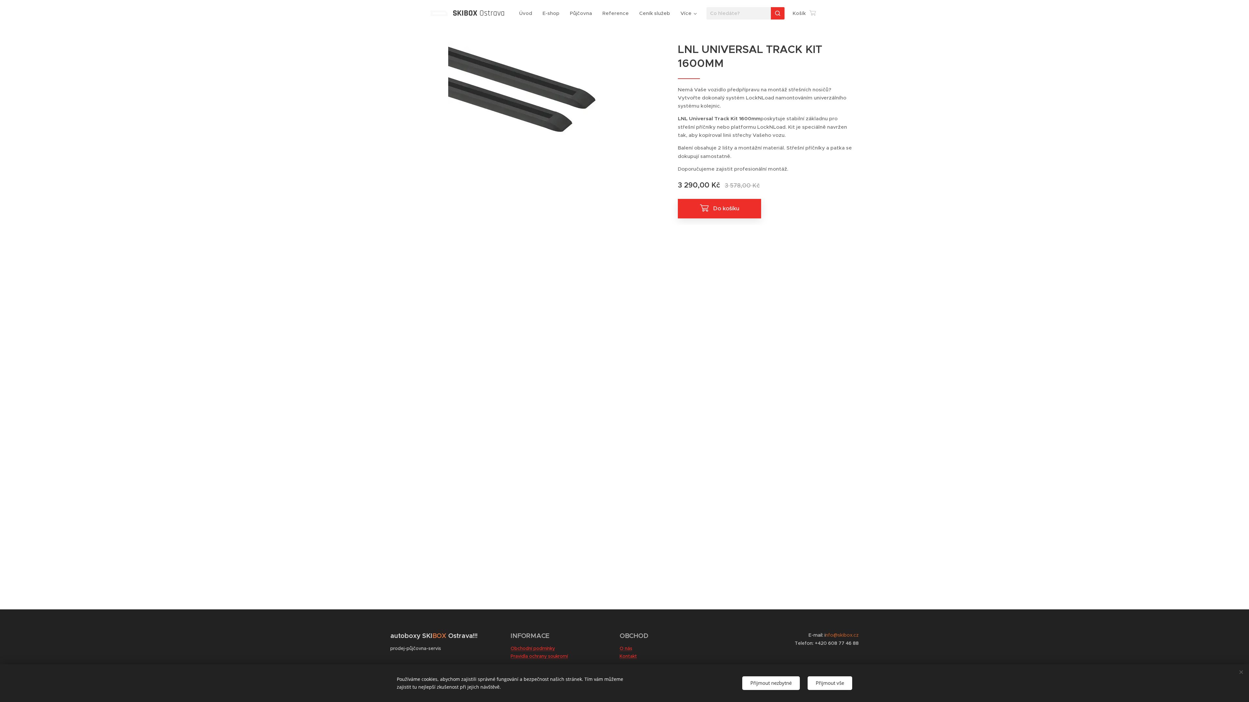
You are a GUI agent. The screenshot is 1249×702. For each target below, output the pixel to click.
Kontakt (628, 656)
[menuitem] (527, 13)
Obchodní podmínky (533, 648)
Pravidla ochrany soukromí (539, 656)
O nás (626, 648)
